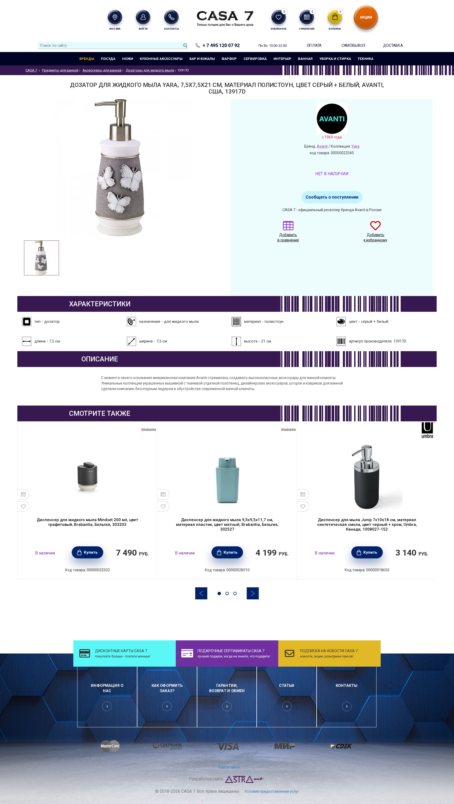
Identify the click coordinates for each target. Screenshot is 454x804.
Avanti (322, 146)
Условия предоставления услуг (271, 791)
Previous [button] (201, 593)
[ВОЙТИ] (143, 17)
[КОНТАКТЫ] (171, 17)
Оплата (314, 45)
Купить (91, 552)
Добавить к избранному (375, 237)
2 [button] (227, 593)
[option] (41, 258)
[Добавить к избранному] (23, 506)
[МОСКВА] (115, 17)
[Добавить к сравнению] (23, 494)
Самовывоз (353, 45)
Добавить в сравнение (288, 237)
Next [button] (253, 593)
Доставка (393, 45)
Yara (355, 146)
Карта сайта (229, 767)
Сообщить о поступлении (332, 197)
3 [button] (235, 593)
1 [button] (219, 593)
